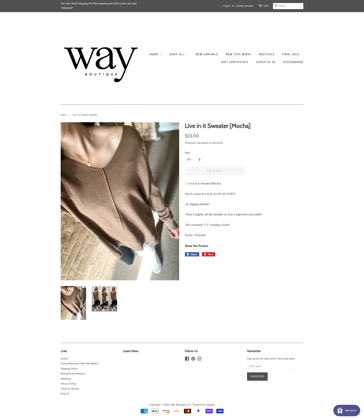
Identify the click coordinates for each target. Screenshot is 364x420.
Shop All (177, 54)
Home (154, 54)
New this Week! (238, 54)
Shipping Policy (69, 368)
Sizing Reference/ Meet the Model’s (80, 363)
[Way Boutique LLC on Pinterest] (193, 359)
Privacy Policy (68, 383)
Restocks (267, 54)
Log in (227, 6)
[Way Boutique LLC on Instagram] (199, 359)
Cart (266, 6)
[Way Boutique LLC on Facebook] (187, 359)
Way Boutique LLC (180, 404)
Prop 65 (65, 393)
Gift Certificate (235, 62)
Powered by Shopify (204, 404)
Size (187, 152)
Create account (244, 6)
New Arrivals (207, 54)
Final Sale (291, 54)
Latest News (131, 351)
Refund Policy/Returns (73, 373)
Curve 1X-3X (266, 62)
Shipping (190, 142)
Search (64, 358)
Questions (66, 378)
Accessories (293, 62)
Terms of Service (70, 388)
